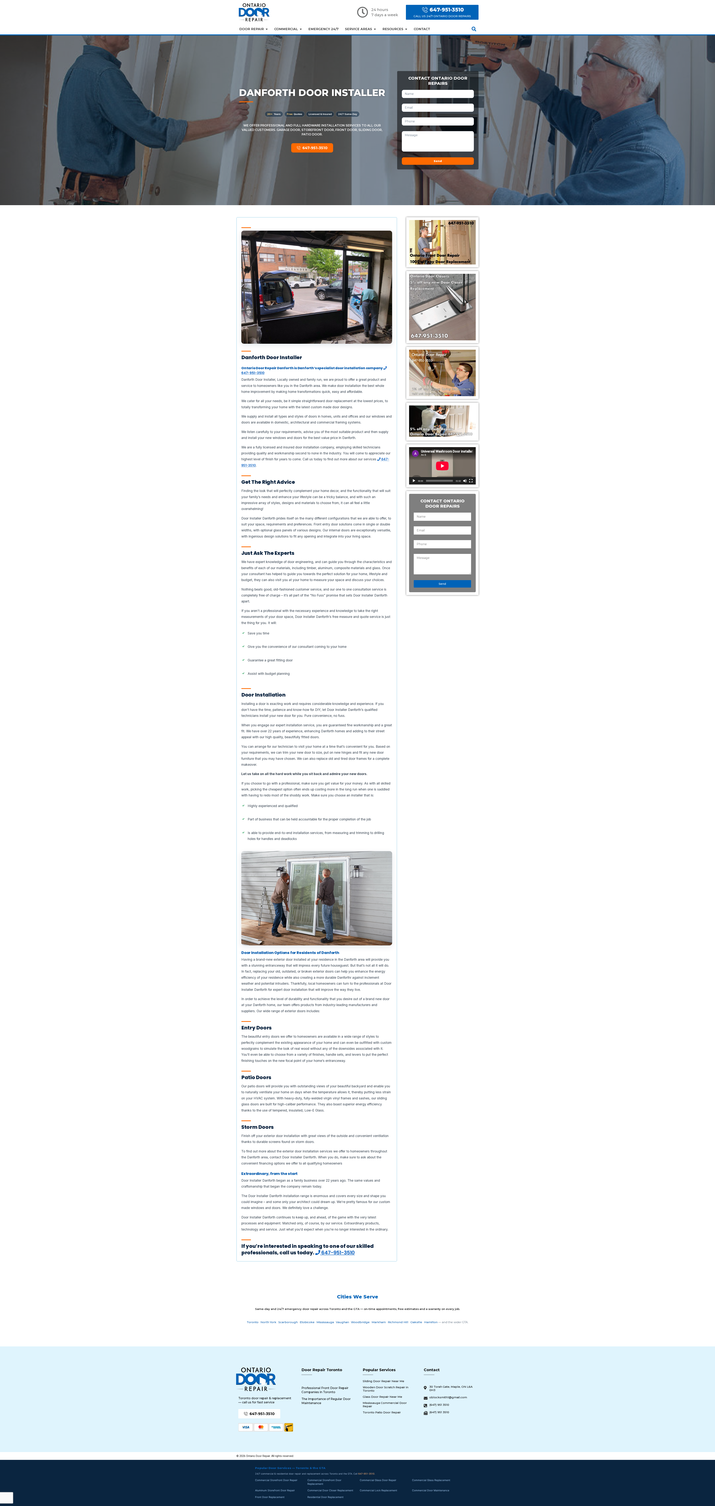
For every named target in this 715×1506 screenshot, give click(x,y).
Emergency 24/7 (323, 29)
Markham (379, 1322)
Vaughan (342, 1322)
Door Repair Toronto (321, 1370)
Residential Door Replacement (325, 1497)
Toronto (252, 1322)
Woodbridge (360, 1322)
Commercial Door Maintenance (430, 1490)
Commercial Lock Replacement (378, 1490)
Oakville (416, 1322)
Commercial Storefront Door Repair (276, 1480)
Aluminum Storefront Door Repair (275, 1490)
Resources (392, 29)
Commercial (286, 29)
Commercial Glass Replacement (431, 1480)
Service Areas (358, 29)
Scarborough (288, 1322)
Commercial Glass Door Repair (378, 1480)
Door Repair (251, 29)
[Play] (414, 481)
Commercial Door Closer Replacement (330, 1490)
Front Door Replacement (270, 1497)
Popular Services (379, 1370)
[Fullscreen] (471, 481)
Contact (422, 29)
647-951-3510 (337, 1252)
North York (268, 1322)
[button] (474, 29)
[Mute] (465, 481)
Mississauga (325, 1322)
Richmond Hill (398, 1322)
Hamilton (431, 1322)
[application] (442, 466)
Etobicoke (307, 1322)
